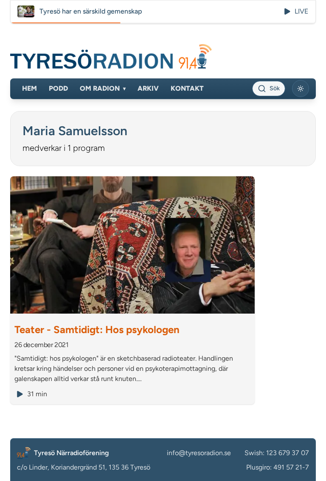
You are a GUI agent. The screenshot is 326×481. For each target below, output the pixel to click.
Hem (29, 88)
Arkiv (148, 88)
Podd (58, 88)
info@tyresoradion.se (199, 453)
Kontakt (187, 88)
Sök (275, 88)
